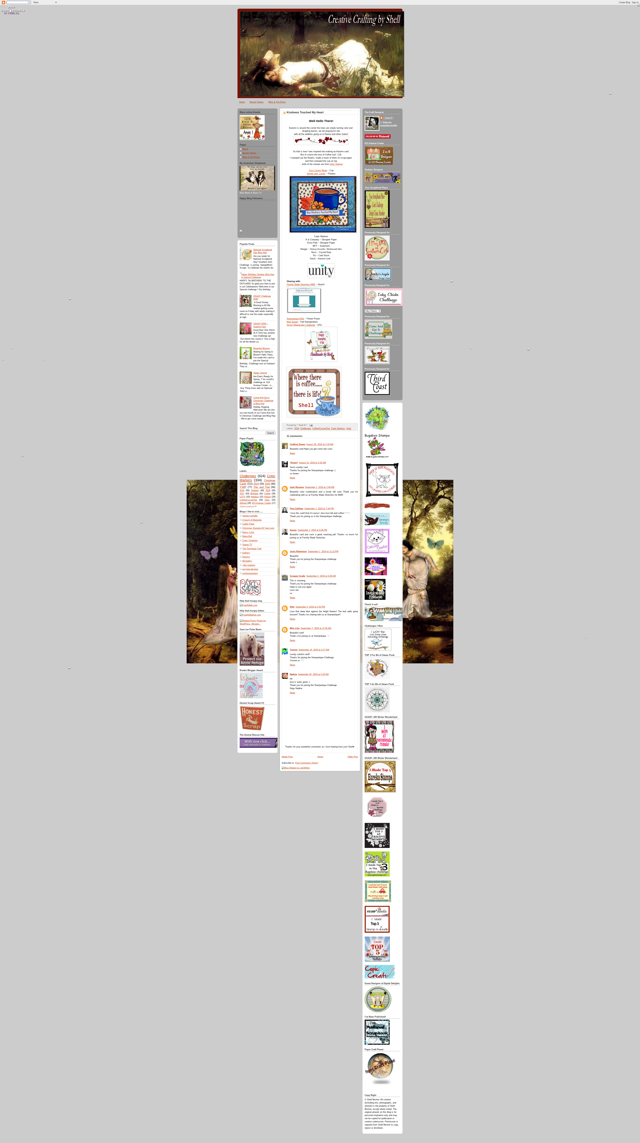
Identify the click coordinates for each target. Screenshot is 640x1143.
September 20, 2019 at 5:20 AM (313, 674)
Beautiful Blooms (261, 348)
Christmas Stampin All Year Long (258, 528)
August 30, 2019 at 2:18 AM (319, 444)
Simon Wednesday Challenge (301, 325)
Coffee (267, 493)
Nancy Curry (248, 532)
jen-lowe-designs (250, 569)
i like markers (248, 565)
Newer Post (287, 757)
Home (242, 102)
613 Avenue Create (261, 503)
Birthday (254, 493)
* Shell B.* (389, 118)
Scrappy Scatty (297, 576)
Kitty (292, 607)
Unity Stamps (336, 164)
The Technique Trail (251, 549)
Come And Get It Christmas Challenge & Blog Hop (263, 401)
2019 (256, 483)
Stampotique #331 (295, 319)
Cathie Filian (248, 524)
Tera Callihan (296, 508)
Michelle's (247, 561)
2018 (268, 490)
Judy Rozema (297, 487)
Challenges (248, 476)
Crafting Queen (297, 444)
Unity (267, 500)
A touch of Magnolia (252, 520)
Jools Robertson (298, 551)
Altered (243, 503)
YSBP (243, 487)
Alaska (267, 497)
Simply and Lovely (316, 174)
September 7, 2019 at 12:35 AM (315, 628)
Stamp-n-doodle (250, 516)
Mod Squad (292, 322)
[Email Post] (310, 425)
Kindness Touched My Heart (305, 112)
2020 (267, 483)
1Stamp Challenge (247, 506)
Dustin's (246, 557)
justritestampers (250, 573)
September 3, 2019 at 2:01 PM (310, 607)
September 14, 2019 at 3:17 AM (313, 650)
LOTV (242, 497)
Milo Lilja (295, 628)
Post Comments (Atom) (306, 763)
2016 (242, 490)
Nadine (293, 674)
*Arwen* (294, 463)
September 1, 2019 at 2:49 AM (319, 487)
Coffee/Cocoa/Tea (248, 500)
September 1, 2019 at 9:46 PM (312, 530)
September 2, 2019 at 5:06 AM (321, 576)
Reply (292, 453)
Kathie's (246, 553)
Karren (293, 530)
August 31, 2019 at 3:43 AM (312, 463)
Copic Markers (338, 428)
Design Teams (257, 102)
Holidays (255, 497)
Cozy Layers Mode (318, 170)
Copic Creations (250, 540)
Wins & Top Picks (277, 102)
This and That (261, 487)
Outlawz (255, 490)
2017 (242, 493)
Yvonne (294, 650)
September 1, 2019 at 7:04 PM (319, 508)
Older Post (353, 757)
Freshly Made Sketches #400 (301, 284)
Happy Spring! (260, 373)
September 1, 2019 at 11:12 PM (323, 551)
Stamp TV (247, 545)
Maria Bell (247, 536)
